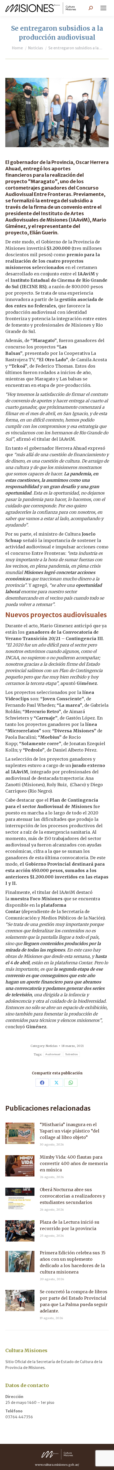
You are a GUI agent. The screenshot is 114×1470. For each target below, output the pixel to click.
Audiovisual (52, 1054)
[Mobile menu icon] (103, 8)
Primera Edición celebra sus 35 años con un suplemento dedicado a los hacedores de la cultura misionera (73, 1262)
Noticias (52, 1046)
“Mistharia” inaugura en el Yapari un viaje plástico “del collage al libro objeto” (69, 1131)
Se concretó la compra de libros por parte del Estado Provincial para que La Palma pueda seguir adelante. (74, 1301)
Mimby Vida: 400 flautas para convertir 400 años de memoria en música (74, 1163)
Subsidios (71, 1054)
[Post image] (19, 1133)
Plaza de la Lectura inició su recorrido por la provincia (69, 1225)
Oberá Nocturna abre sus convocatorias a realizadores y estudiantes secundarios (72, 1196)
